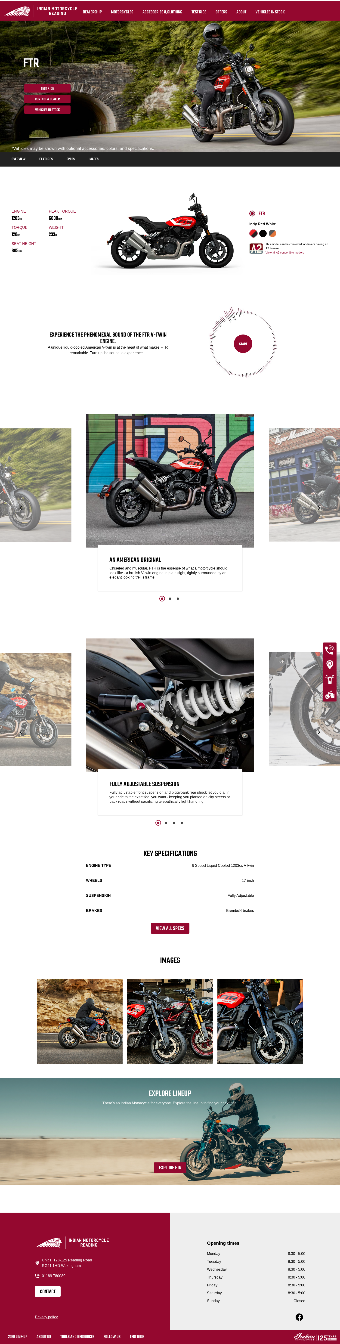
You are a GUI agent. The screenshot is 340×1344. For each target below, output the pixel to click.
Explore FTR (170, 1168)
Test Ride (47, 89)
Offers (221, 12)
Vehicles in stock (47, 110)
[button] (21, 507)
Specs (71, 159)
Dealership (92, 12)
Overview (18, 159)
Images (94, 159)
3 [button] (178, 598)
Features (46, 159)
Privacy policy (46, 1317)
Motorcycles (122, 12)
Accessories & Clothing (162, 12)
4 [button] (182, 823)
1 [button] (162, 598)
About (241, 12)
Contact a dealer (47, 99)
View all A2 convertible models (285, 252)
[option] (170, 504)
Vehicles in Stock (270, 12)
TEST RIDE (199, 12)
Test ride (137, 1337)
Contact (48, 1292)
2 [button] (170, 598)
